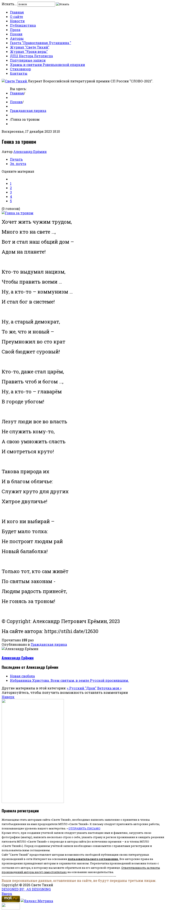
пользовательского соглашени (92, 859)
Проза (15, 29)
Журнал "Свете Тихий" (29, 47)
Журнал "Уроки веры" (29, 51)
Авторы (17, 38)
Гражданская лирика (28, 110)
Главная (17, 12)
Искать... (9, 4)
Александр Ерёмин (30, 151)
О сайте (16, 16)
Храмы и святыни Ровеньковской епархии (47, 64)
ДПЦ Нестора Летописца (31, 56)
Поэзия (16, 34)
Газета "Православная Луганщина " (40, 43)
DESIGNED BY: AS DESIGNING (26, 889)
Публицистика (23, 25)
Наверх (8, 697)
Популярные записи (28, 60)
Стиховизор (20, 69)
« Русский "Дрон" (81, 688)
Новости (17, 21)
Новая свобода (22, 676)
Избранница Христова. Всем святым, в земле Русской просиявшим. (69, 680)
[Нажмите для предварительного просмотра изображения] (17, 213)
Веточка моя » (109, 688)
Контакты (18, 73)
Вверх (7, 893)
